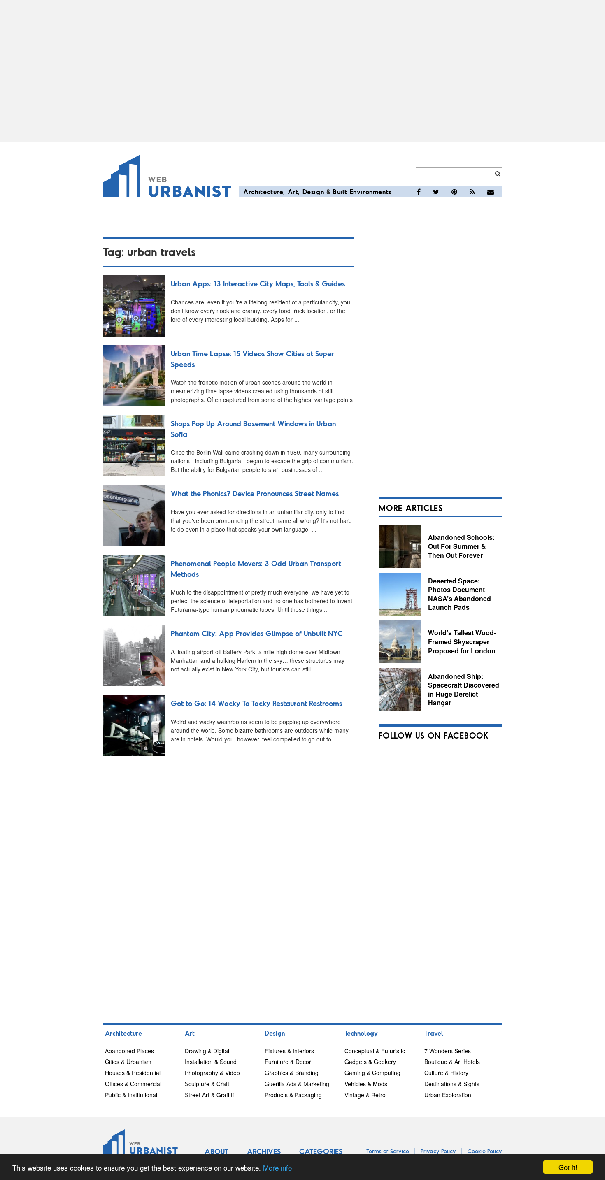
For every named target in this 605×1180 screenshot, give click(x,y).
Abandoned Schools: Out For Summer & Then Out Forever (461, 546)
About (216, 1151)
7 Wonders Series (447, 1051)
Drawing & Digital (207, 1051)
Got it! (567, 1167)
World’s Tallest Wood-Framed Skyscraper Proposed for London (462, 641)
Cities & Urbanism (128, 1061)
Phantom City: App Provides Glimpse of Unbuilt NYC (257, 633)
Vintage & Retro (365, 1095)
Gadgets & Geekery (370, 1061)
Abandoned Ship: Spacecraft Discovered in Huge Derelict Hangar (463, 689)
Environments (371, 191)
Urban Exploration (447, 1095)
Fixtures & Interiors (289, 1051)
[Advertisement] (302, 70)
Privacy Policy (438, 1150)
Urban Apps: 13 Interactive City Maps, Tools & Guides (258, 283)
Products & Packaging (293, 1095)
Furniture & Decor (288, 1061)
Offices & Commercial (133, 1084)
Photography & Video (212, 1073)
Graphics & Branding (292, 1073)
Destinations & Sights (451, 1084)
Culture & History (446, 1073)
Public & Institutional (131, 1095)
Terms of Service (387, 1150)
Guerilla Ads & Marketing (297, 1084)
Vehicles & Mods (365, 1084)
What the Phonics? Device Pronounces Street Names (255, 493)
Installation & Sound (211, 1061)
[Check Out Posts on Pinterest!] (454, 192)
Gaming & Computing (372, 1073)
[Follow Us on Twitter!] (436, 192)
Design (313, 191)
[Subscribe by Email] (490, 192)
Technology (361, 1033)
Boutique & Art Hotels (452, 1061)
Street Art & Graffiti (209, 1095)
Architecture (263, 191)
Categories (320, 1151)
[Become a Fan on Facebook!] (419, 192)
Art (293, 191)
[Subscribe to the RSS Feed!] (472, 192)
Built (340, 191)
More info (277, 1167)
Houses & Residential (133, 1073)
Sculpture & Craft (207, 1084)
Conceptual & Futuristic (374, 1051)
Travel (433, 1033)
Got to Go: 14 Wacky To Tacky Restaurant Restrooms (256, 703)
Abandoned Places (129, 1051)
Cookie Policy (485, 1150)
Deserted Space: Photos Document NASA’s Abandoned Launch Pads (459, 594)
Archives (264, 1151)
